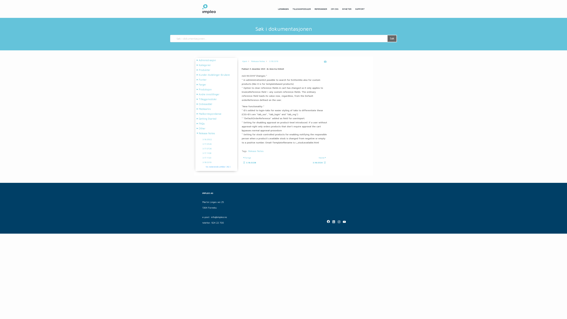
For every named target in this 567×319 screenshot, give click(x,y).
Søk (392, 38)
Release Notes (256, 151)
